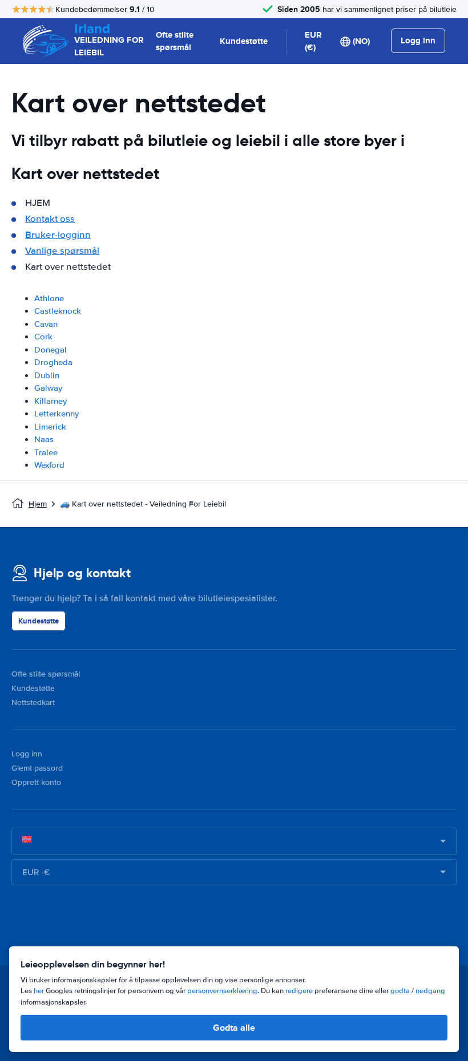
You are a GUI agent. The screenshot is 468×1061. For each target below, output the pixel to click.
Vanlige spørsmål (62, 251)
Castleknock (57, 311)
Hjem (38, 504)
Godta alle (234, 1027)
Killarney (50, 401)
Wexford (49, 465)
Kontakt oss (50, 219)
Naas (44, 439)
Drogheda (53, 362)
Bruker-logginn (58, 235)
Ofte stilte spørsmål (174, 41)
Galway (48, 388)
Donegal (50, 350)
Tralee (46, 452)
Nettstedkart (33, 702)
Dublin (46, 375)
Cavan (46, 324)
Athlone (49, 298)
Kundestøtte (244, 41)
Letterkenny (56, 413)
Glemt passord (37, 768)
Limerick (50, 427)
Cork (43, 336)
